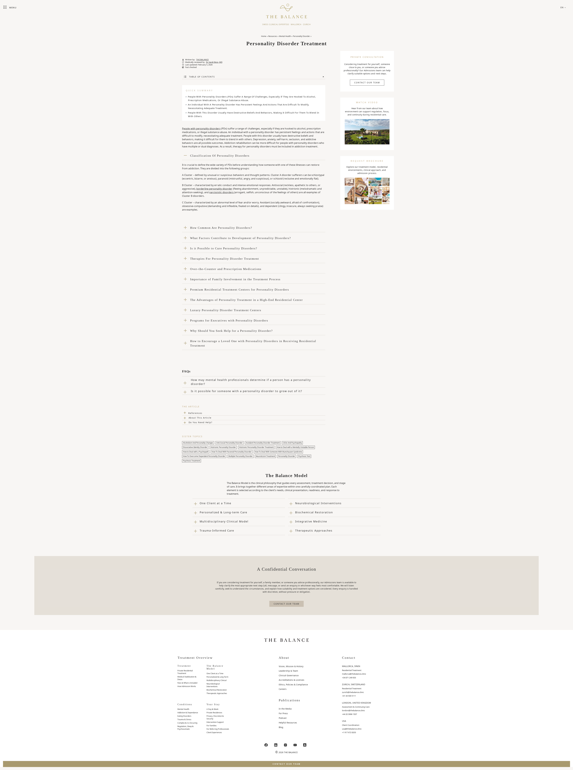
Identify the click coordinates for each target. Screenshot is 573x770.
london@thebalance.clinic (353, 710)
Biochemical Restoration (217, 690)
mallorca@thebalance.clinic (354, 673)
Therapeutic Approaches (217, 693)
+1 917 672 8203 (349, 732)
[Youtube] (295, 745)
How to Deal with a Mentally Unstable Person (295, 447)
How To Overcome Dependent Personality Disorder (204, 456)
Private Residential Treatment (185, 672)
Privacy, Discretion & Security (215, 717)
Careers (282, 689)
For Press (283, 713)
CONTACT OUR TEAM (367, 82)
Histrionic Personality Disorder (223, 447)
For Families (212, 725)
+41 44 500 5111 (349, 695)
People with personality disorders (201, 128)
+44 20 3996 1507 (349, 714)
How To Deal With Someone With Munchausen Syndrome (278, 451)
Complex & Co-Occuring (187, 723)
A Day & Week (212, 709)
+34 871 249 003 (349, 677)
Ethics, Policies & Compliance (293, 684)
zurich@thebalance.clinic (353, 692)
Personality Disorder (301, 36)
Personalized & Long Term (217, 677)
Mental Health (285, 36)
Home (263, 36)
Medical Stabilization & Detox (186, 678)
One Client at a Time (215, 673)
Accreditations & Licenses (291, 679)
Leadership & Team (288, 670)
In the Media (285, 708)
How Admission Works (186, 686)
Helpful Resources (288, 722)
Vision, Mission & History (291, 666)
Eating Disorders (184, 716)
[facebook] (266, 745)
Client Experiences (214, 732)
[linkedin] (275, 745)
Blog (281, 727)
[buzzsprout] (305, 745)
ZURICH (307, 24)
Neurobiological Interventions (213, 685)
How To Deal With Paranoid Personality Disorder (232, 451)
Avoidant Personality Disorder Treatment (263, 443)
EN (562, 7)
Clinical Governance (289, 675)
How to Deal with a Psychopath (195, 451)
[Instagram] (285, 745)
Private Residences (214, 712)
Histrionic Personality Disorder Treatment (256, 447)
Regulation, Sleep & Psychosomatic (185, 727)
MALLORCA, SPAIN (351, 666)
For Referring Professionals (218, 729)
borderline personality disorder (214, 188)
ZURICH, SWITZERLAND (353, 684)
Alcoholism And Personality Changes (198, 443)
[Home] (286, 9)
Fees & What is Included (187, 683)
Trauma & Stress (184, 719)
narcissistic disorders (221, 192)
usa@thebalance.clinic (352, 728)
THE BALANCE (202, 59)
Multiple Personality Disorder (240, 456)
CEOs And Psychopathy (292, 443)
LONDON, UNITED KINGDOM (356, 702)
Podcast (282, 718)
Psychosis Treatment (191, 460)
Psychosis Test (304, 456)
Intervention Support (215, 722)
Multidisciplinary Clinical (217, 680)
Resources (272, 36)
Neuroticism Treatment (265, 456)
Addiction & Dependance (187, 712)
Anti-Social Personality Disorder (229, 443)
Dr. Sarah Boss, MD (214, 62)
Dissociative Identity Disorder (195, 447)
